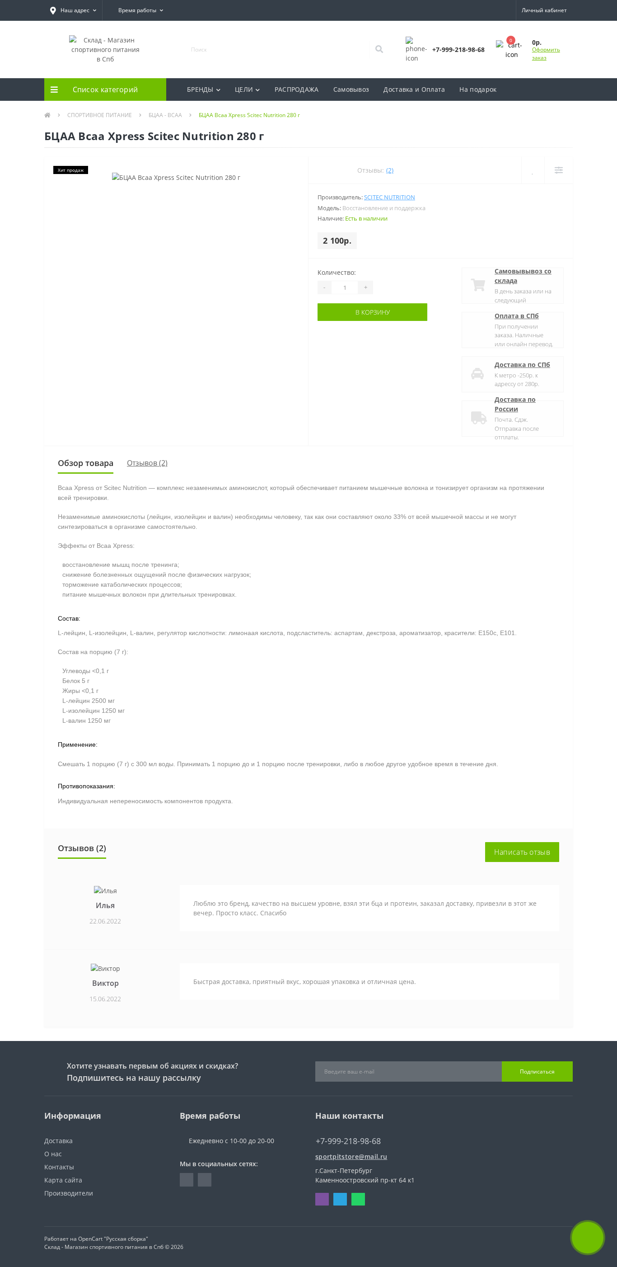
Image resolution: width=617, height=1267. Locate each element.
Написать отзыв (522, 852)
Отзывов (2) (147, 463)
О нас (53, 1153)
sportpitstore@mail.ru (351, 1156)
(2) (389, 170)
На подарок (477, 89)
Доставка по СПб (522, 364)
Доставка (58, 1140)
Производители (68, 1193)
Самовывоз (351, 89)
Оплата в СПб (517, 315)
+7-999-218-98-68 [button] (348, 1141)
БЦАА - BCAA (165, 115)
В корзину (345, 312)
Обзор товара (85, 462)
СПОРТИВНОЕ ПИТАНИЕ (99, 115)
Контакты (59, 1167)
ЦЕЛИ (244, 89)
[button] (73, 10)
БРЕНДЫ (200, 89)
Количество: (337, 272)
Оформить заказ (546, 53)
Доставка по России (515, 404)
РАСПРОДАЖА (297, 89)
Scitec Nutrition (389, 197)
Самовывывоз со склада (523, 276)
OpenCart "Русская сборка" (113, 1239)
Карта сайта (63, 1180)
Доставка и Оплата (414, 89)
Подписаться (537, 1071)
